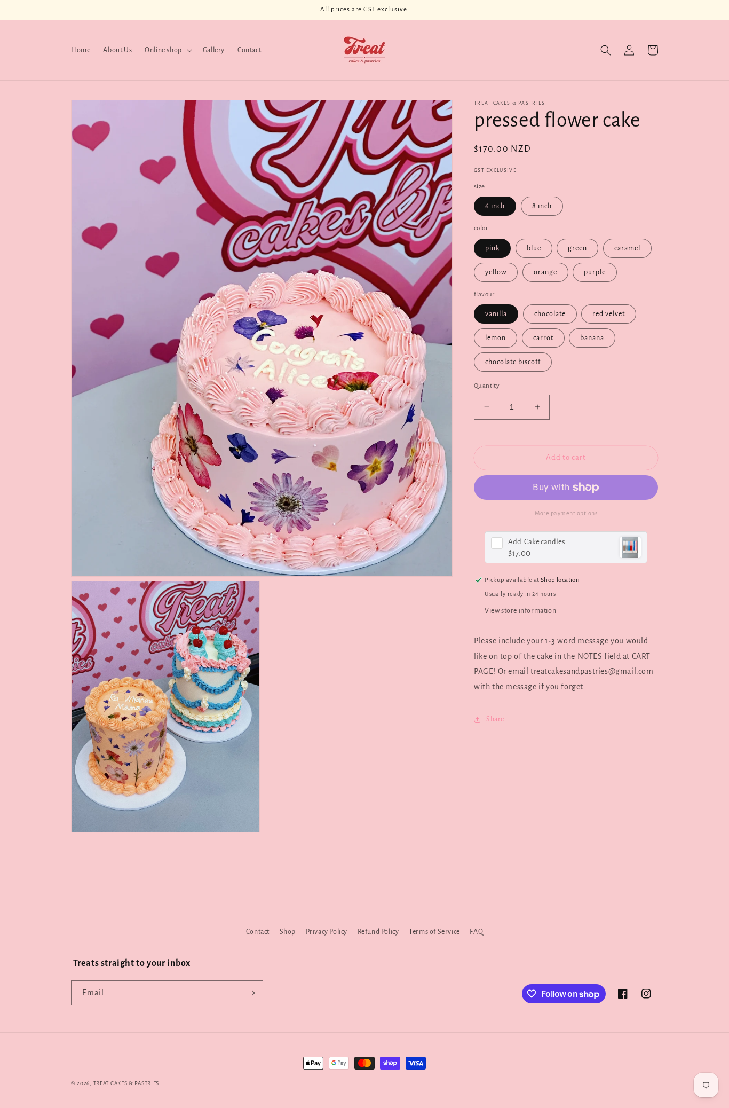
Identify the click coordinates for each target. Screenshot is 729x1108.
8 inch (542, 206)
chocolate (550, 314)
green (577, 248)
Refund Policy (378, 932)
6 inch (495, 206)
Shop (288, 932)
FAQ (476, 932)
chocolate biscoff (513, 362)
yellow (495, 272)
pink (492, 248)
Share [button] (495, 719)
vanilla (496, 314)
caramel (627, 248)
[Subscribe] (251, 992)
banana (592, 338)
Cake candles (536, 542)
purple (595, 272)
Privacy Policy (326, 932)
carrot (543, 338)
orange (545, 272)
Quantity (487, 385)
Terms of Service (434, 932)
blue (534, 248)
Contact (258, 932)
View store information (520, 611)
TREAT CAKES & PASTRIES (126, 1083)
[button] (167, 50)
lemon (495, 338)
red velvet (608, 314)
